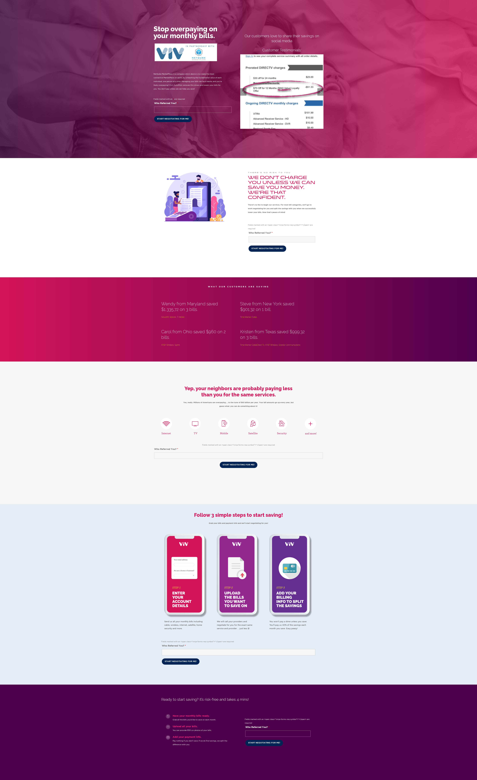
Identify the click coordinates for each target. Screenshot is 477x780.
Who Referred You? (166, 103)
